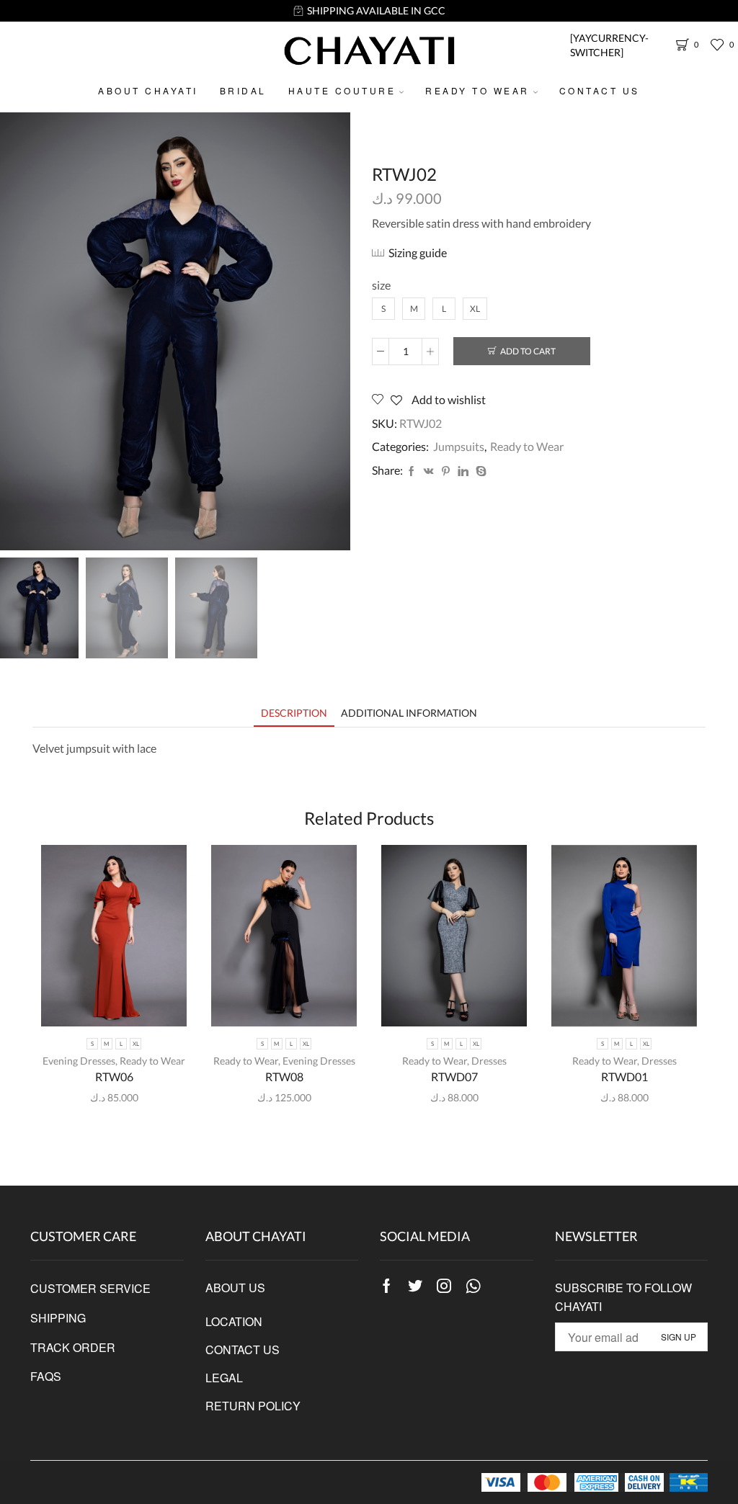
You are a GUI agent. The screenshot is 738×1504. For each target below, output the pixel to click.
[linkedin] (463, 471)
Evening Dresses (79, 1061)
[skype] (479, 471)
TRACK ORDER (72, 1347)
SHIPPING (58, 1318)
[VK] (428, 471)
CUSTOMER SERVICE (90, 1288)
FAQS (45, 1376)
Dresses (489, 1061)
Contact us (599, 90)
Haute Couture (342, 90)
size (381, 285)
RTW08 (284, 1076)
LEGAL (224, 1377)
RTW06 (114, 1076)
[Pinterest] (445, 471)
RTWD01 (624, 1076)
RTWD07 (454, 1076)
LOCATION (233, 1321)
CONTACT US (242, 1349)
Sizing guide (417, 252)
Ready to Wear (477, 90)
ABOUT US (235, 1287)
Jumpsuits (458, 446)
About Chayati (148, 90)
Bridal (243, 90)
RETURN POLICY (253, 1405)
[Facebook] (411, 471)
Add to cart (528, 351)
